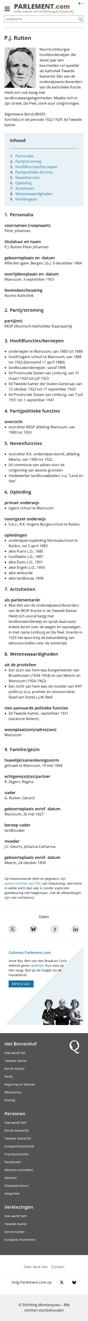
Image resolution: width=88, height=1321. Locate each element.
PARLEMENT (42, 6)
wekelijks (37, 965)
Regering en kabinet (20, 1084)
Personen (15, 1113)
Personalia (24, 156)
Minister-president (19, 1170)
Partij (8, 1076)
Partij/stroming (28, 161)
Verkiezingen (19, 1207)
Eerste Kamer (15, 1068)
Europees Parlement (20, 1239)
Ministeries (13, 1092)
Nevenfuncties (27, 177)
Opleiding (23, 183)
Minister (11, 1178)
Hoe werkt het (15, 1053)
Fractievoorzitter (17, 1154)
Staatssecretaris (17, 1185)
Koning (10, 1100)
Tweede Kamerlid (18, 1138)
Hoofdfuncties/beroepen (36, 166)
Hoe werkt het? (16, 1122)
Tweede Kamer (16, 1061)
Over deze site (36, 1266)
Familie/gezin (26, 199)
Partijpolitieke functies (34, 172)
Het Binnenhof (21, 1044)
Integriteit (12, 1193)
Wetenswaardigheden (34, 193)
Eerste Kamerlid (17, 1130)
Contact (58, 1266)
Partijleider (13, 1162)
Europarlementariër (20, 1146)
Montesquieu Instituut (56, 11)
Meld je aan (21, 984)
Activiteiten (24, 188)
